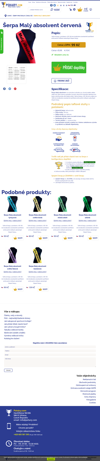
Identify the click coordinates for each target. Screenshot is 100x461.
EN (66, 5)
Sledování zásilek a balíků (14, 333)
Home (29, 2)
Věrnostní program (88, 391)
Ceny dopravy (90, 397)
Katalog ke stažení (11, 338)
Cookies (92, 403)
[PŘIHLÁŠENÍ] (70, 9)
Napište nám (69, 2)
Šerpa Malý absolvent (42, 15)
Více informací (92, 457)
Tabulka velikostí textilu (14, 330)
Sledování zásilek (62, 2)
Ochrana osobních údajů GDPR (83, 388)
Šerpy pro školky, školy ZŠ (22, 15)
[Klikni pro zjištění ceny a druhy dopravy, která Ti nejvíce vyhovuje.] (58, 136)
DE (63, 5)
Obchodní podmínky (87, 382)
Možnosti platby (89, 394)
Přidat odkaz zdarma (52, 2)
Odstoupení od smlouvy (86, 385)
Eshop (33, 2)
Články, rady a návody (13, 315)
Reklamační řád (89, 379)
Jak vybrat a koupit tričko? (15, 327)
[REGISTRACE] (74, 9)
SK (61, 5)
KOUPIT (20, 238)
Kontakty (75, 2)
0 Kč (86, 10)
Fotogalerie (91, 400)
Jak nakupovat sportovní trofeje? (17, 321)
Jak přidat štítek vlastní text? (16, 324)
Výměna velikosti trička (13, 336)
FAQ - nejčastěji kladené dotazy (17, 318)
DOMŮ (9, 15)
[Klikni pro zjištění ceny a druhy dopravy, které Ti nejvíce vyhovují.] (75, 136)
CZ (58, 5)
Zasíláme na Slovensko (41, 2)
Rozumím (51, 459)
